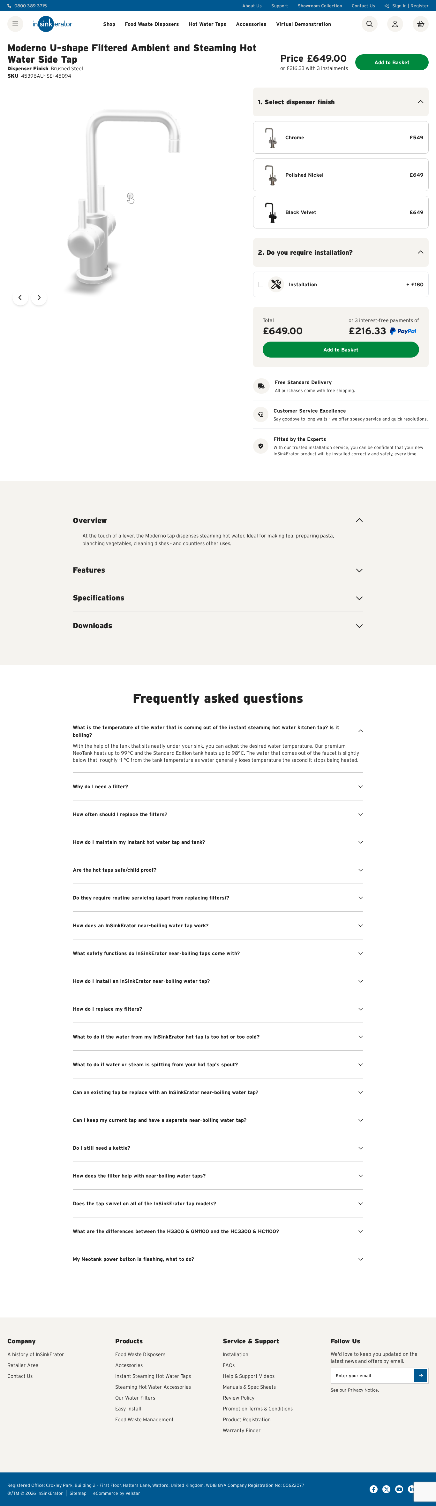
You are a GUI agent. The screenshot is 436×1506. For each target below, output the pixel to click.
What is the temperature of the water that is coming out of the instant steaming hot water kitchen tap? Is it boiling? (206, 731)
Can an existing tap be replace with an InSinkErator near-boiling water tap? (165, 1092)
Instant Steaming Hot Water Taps (153, 1376)
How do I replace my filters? (107, 1009)
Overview (90, 520)
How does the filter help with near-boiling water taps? (139, 1175)
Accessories (251, 24)
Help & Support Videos (248, 1376)
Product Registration (247, 1419)
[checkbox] (260, 284)
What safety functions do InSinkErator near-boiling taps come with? (156, 953)
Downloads (92, 625)
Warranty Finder (242, 1430)
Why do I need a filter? (100, 786)
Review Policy (239, 1398)
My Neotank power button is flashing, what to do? (133, 1259)
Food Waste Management (144, 1419)
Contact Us (363, 5)
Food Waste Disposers (152, 24)
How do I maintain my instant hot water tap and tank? (139, 842)
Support (279, 5)
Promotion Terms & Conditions (258, 1408)
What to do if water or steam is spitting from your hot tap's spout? (155, 1064)
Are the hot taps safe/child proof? (114, 870)
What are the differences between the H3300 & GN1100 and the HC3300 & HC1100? (176, 1231)
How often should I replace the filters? (120, 814)
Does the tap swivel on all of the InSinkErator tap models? (144, 1203)
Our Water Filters (135, 1398)
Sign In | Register (410, 5)
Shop (109, 24)
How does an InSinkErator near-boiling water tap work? (140, 925)
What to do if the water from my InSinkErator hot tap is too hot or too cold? (166, 1036)
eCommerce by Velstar (116, 1493)
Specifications (98, 597)
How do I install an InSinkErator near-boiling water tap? (141, 981)
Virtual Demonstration (303, 24)
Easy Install (128, 1408)
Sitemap (78, 1493)
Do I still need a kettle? (101, 1148)
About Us (252, 5)
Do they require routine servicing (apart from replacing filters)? (151, 897)
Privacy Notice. (363, 1390)
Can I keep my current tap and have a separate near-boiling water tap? (159, 1120)
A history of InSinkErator (35, 1354)
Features (89, 570)
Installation (235, 1354)
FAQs (229, 1365)
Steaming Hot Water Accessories (153, 1387)
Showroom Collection (320, 5)
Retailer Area (23, 1365)
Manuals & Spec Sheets (249, 1387)
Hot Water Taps (207, 24)
